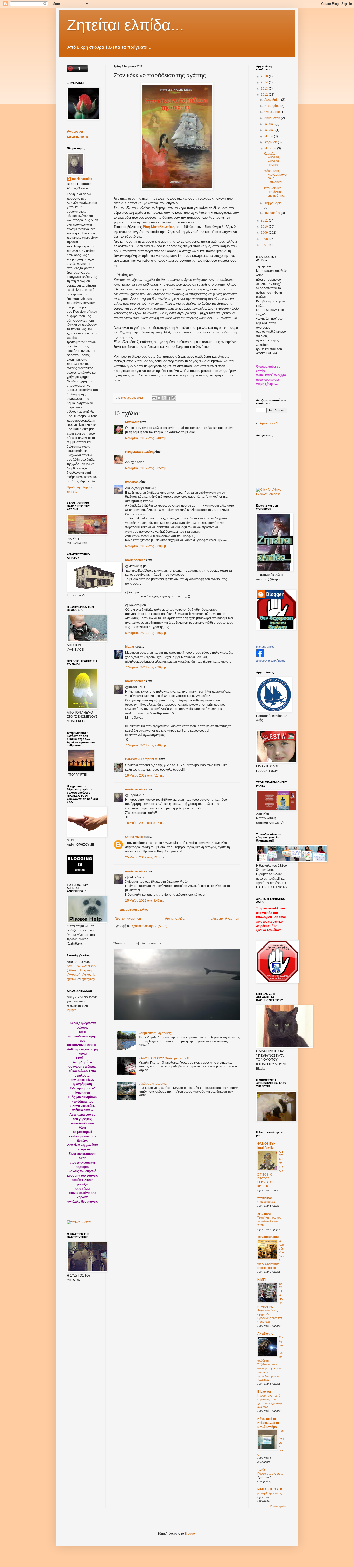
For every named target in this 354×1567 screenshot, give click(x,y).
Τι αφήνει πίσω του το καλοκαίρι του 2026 (269, 1221)
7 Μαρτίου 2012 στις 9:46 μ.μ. (146, 745)
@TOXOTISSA (87, 966)
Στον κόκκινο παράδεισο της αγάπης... (275, 191)
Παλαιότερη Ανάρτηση (223, 918)
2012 (265, 94)
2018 (265, 76)
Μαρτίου (270, 148)
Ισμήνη (71, 1010)
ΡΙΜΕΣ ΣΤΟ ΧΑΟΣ (270, 1489)
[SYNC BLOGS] (79, 1222)
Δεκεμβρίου (272, 100)
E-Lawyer (264, 1391)
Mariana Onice (265, 646)
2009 (265, 232)
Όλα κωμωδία (266, 1201)
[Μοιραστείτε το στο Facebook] (169, 398)
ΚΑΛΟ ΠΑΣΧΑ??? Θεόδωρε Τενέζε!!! (164, 1058)
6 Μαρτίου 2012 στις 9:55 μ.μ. (146, 633)
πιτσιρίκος (264, 1198)
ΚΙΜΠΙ (261, 1279)
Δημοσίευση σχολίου (134, 909)
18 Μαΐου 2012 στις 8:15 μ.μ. (145, 823)
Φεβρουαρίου (274, 203)
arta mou (264, 1213)
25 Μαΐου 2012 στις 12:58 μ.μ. (146, 857)
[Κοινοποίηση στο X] (164, 398)
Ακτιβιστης (265, 1333)
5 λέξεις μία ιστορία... (153, 1083)
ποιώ (261, 1469)
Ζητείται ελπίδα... (125, 25)
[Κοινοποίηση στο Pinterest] (173, 398)
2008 (265, 239)
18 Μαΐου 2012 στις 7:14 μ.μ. (145, 775)
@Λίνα (71, 979)
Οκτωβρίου (272, 112)
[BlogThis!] (159, 398)
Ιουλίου (269, 124)
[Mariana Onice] (260, 656)
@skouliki (89, 975)
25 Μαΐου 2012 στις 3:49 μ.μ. (145, 900)
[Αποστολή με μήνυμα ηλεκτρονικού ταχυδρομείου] (154, 398)
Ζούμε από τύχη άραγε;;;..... (157, 1033)
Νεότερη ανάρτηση (128, 918)
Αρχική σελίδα (175, 918)
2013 (265, 88)
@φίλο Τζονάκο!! (268, 930)
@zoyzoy (88, 979)
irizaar (129, 647)
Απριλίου (271, 142)
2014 (265, 82)
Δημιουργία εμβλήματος (270, 660)
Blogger (190, 1533)
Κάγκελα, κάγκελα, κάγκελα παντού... (272, 159)
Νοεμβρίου (272, 106)
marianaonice (135, 560)
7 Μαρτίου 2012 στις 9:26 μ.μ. (146, 667)
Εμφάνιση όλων (278, 1506)
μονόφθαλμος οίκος (269, 1493)
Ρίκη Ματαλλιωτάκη (139, 452)
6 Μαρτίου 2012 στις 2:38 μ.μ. (146, 546)
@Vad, (71, 966)
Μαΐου (269, 136)
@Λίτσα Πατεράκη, (80, 970)
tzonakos (132, 482)
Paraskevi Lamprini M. (141, 759)
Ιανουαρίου (272, 213)
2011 (265, 220)
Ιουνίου (269, 130)
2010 (265, 227)
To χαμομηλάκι (268, 1237)
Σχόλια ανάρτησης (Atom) (149, 926)
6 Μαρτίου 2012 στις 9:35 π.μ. (146, 468)
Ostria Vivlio (134, 837)
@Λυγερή (73, 975)
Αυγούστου (272, 118)
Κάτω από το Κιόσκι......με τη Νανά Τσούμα (268, 1423)
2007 (265, 245)
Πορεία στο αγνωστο (270, 1473)
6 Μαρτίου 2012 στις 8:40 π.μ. (146, 438)
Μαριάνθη (132, 422)
